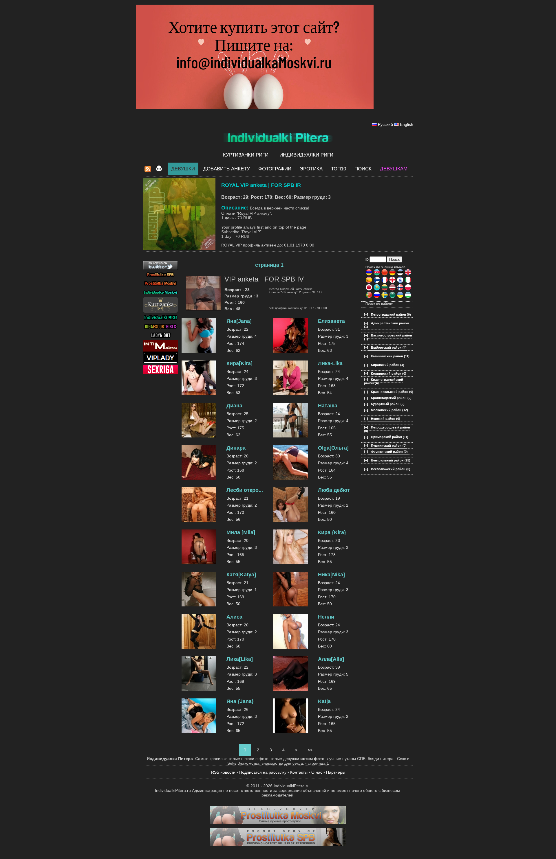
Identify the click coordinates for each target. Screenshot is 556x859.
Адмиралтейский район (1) (386, 324)
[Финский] (376, 282)
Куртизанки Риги (245, 155)
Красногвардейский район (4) (383, 381)
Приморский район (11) (389, 437)
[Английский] (408, 274)
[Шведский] (384, 297)
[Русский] (376, 297)
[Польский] (408, 289)
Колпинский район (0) (388, 373)
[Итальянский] (408, 282)
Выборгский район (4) (389, 347)
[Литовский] (384, 289)
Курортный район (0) (388, 404)
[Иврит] (400, 282)
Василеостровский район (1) (388, 337)
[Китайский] (384, 274)
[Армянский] (368, 274)
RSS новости (223, 772)
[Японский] (368, 289)
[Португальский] (368, 297)
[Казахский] (376, 289)
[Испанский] (368, 282)
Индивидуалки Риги (306, 155)
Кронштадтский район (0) (391, 398)
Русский (385, 124)
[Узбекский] (408, 297)
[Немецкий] (392, 274)
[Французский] (384, 282)
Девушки (183, 169)
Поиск (363, 169)
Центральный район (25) (390, 460)
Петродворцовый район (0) (387, 429)
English (406, 124)
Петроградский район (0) (391, 314)
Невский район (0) (385, 418)
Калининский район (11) (390, 356)
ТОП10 (338, 169)
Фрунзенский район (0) (389, 451)
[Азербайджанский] (376, 274)
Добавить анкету (226, 169)
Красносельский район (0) (392, 391)
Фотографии (274, 169)
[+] (366, 314)
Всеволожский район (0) (390, 469)
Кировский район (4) (387, 365)
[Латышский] (392, 289)
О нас (316, 772)
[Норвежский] (400, 289)
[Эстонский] (400, 274)
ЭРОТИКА (311, 169)
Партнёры (335, 772)
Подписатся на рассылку (262, 772)
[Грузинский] (392, 282)
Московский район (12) (389, 410)
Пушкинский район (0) (389, 445)
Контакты (299, 772)
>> (310, 750)
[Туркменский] (392, 297)
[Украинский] (400, 297)
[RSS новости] (148, 170)
